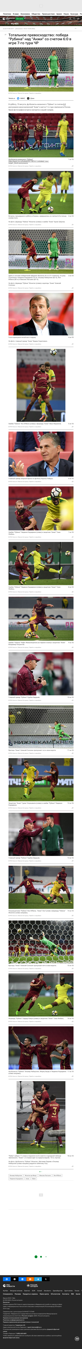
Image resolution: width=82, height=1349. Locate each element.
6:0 (64, 104)
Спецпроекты (8, 1294)
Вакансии (6, 1302)
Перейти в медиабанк (35, 93)
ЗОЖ (33, 1291)
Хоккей (39, 1291)
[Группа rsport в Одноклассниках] (30, 1279)
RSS (72, 1294)
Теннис (77, 1291)
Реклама (18, 1294)
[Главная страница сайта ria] (3, 18)
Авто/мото (47, 1291)
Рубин (34, 1178)
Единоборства (57, 1291)
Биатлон (27, 1291)
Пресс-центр (44, 1294)
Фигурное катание (16, 1291)
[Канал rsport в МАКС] (7, 1279)
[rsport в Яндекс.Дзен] (14, 1279)
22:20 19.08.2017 (8, 28)
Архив (78, 1294)
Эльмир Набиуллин (16, 1175)
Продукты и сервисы (30, 1294)
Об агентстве (55, 1294)
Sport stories (68, 1291)
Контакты (65, 1294)
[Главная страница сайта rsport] (13, 18)
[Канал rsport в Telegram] (38, 1279)
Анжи (27, 1178)
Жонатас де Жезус (31, 1175)
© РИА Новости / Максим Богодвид (18, 93)
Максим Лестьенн (45, 1175)
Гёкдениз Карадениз (16, 1178)
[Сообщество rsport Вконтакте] (22, 1279)
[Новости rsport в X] (46, 1279)
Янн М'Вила (57, 1175)
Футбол (5, 1291)
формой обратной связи (11, 1337)
